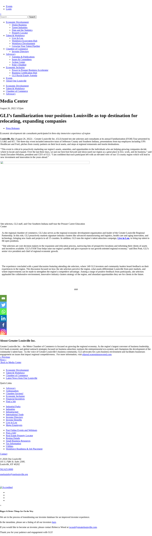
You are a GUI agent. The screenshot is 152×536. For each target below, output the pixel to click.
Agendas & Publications (23, 57)
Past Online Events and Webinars (21, 430)
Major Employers (14, 425)
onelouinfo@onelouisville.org (14, 474)
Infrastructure (12, 412)
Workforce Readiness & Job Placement (24, 449)
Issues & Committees (22, 59)
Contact (3, 454)
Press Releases (13, 128)
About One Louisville (16, 81)
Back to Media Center (10, 362)
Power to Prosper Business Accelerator (30, 70)
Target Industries (19, 27)
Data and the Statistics (22, 30)
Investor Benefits (14, 420)
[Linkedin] (3, 318)
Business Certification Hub (24, 73)
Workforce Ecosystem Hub (24, 41)
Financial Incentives (15, 399)
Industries (10, 409)
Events (9, 6)
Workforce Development (23, 43)
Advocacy (11, 54)
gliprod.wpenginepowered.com (96, 354)
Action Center (18, 62)
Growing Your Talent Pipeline (26, 46)
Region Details (13, 438)
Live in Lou (11, 422)
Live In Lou (17, 38)
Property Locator (20, 33)
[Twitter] (3, 305)
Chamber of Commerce (17, 49)
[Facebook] (3, 325)
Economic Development (17, 22)
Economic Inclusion (15, 67)
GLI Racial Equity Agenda (24, 75)
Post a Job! (11, 433)
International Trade (15, 414)
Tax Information (13, 443)
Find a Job (11, 401)
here (54, 522)
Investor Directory (20, 51)
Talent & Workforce (15, 35)
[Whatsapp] (3, 311)
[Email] (3, 298)
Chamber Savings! (14, 393)
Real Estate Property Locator (19, 435)
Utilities (9, 446)
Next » (3, 359)
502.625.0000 (6, 469)
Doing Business (19, 25)
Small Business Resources (18, 441)
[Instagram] (3, 331)
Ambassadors (12, 391)
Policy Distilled (19, 65)
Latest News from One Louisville (21, 378)
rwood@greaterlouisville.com (83, 527)
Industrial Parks (13, 406)
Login (9, 9)
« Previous (5, 357)
